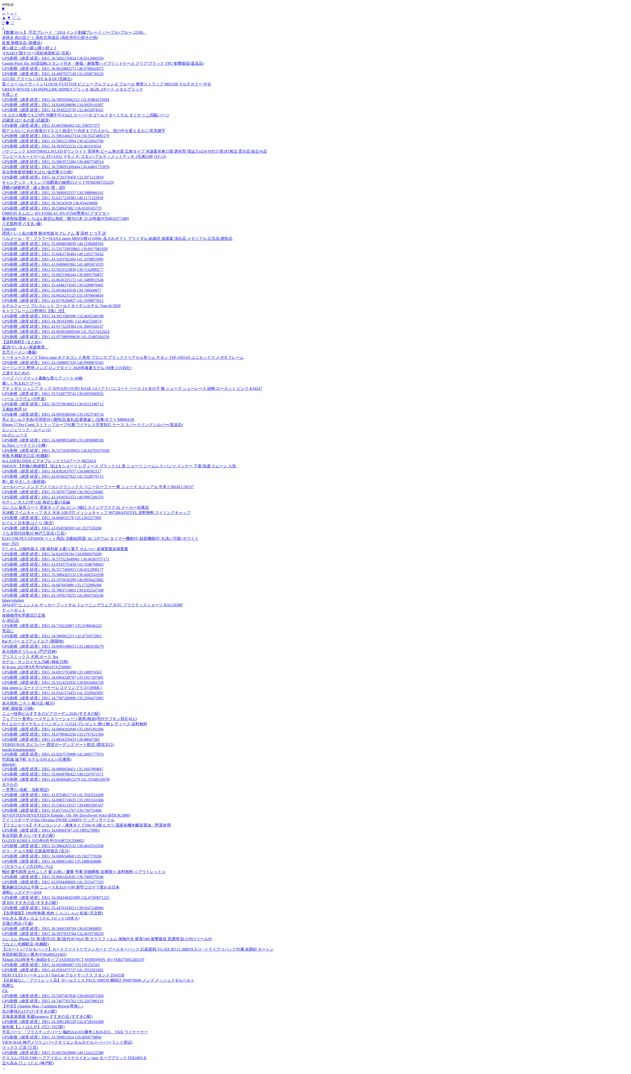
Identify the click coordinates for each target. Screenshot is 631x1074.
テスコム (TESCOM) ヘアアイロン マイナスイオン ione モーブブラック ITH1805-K (74, 1058)
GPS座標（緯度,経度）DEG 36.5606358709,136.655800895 (52, 928)
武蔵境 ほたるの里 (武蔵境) (26, 120)
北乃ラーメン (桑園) (19, 352)
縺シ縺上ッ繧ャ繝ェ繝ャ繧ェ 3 (29, 48)
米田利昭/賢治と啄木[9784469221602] (34, 954)
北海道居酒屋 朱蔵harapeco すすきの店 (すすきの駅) (47, 1016)
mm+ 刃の (10, 544)
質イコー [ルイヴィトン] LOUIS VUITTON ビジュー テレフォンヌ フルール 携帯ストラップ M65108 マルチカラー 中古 (106, 84)
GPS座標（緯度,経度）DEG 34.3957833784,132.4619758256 (53, 934)
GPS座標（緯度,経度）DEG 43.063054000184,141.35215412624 (55, 332)
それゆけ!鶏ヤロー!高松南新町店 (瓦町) (36, 53)
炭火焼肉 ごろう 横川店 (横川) (28, 703)
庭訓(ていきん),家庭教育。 (25, 347)
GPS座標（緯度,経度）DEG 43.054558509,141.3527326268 (52, 528)
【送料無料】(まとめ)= (22, 342)
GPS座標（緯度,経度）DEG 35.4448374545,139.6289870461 (53, 285)
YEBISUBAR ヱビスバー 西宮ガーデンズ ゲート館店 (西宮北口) (58, 745)
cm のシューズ (14, 435)
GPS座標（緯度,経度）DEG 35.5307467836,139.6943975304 (53, 996)
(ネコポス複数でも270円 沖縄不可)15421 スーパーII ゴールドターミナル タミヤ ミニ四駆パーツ (86, 115)
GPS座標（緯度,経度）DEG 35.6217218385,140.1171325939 (52, 198)
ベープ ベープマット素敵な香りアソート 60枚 (42, 378)
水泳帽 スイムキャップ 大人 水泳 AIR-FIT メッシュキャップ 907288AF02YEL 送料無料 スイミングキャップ (96, 513)
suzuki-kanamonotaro (18, 749)
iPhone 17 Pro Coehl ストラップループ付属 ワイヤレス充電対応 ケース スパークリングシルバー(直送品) (92, 425)
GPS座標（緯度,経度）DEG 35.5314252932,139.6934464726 (53, 682)
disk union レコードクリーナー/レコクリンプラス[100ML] (52, 688)
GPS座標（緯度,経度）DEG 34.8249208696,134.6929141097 (53, 105)
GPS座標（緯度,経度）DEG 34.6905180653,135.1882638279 (53, 646)
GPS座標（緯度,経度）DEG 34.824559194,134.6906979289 (52, 554)
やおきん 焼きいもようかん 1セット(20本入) (40, 918)
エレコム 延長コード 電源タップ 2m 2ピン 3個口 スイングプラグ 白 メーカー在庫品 (75, 507)
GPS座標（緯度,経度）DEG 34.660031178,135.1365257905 (51, 518)
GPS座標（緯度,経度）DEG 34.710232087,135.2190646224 (52, 626)
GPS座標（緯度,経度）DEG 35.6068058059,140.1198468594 (52, 244)
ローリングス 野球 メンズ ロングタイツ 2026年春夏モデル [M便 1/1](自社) (67, 368)
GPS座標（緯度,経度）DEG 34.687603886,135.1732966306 (52, 585)
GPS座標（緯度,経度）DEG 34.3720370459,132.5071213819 (53, 177)
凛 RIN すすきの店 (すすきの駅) (30, 903)
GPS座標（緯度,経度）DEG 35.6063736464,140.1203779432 (53, 254)
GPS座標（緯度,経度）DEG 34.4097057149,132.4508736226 (53, 74)
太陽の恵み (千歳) (17, 923)
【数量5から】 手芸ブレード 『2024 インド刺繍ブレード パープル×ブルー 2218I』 (74, 32)
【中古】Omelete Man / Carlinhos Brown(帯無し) (42, 1006)
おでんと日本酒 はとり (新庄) (28, 523)
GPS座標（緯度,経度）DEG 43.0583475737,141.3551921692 (53, 970)
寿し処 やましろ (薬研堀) (24, 481)
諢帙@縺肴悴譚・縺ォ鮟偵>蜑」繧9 (33, 187)
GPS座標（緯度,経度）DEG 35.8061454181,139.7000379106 (53, 877)
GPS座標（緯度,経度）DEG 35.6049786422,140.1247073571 (53, 774)
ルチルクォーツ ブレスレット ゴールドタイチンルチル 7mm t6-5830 (61, 306)
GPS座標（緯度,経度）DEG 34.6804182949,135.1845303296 (53, 729)
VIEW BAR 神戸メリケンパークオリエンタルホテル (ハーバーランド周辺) (67, 1042)
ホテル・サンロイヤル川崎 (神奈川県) (35, 662)
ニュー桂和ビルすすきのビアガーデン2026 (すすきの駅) (51, 713)
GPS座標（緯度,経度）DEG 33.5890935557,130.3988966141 (53, 193)
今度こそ (10, 94)
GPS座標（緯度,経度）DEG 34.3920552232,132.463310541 (52, 146)
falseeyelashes (13, 600)
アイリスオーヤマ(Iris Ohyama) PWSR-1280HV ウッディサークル (58, 820)
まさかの (10, 784)
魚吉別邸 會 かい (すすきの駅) (28, 835)
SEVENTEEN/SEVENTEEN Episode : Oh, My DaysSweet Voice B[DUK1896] (66, 815)
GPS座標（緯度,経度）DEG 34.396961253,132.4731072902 (52, 636)
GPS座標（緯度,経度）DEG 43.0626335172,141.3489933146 (53, 280)
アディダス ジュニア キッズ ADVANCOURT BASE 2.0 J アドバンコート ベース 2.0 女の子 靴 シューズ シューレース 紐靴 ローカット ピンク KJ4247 (132, 388)
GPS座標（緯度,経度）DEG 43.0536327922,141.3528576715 (53, 476)
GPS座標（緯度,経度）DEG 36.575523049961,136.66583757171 (55, 559)
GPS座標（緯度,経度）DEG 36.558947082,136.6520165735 (52, 208)
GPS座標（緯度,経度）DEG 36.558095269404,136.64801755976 (55, 167)
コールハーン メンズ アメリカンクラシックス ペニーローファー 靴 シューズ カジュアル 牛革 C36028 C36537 (98, 487)
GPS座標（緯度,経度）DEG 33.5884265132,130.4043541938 (53, 575)
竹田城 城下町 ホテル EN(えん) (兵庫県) (36, 759)
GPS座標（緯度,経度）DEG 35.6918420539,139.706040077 (52, 290)
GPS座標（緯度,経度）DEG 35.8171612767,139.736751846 (52, 810)
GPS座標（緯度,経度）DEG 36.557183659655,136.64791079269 (55, 450)
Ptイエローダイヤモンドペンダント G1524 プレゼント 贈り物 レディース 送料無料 (74, 724)
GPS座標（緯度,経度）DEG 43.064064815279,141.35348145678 (55, 779)
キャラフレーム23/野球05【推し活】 (34, 311)
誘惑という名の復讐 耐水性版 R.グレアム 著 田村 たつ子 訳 (54, 233)
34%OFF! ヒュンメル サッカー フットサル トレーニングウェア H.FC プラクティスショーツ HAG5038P (92, 605)
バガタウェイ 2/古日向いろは (27, 866)
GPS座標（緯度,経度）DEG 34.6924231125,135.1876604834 (52, 295)
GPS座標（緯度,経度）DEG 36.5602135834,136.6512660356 (53, 58)
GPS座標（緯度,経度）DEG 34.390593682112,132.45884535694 (55, 100)
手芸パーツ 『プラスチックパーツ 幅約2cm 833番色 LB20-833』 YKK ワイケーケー (75, 1032)
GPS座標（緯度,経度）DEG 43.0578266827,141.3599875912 (53, 300)
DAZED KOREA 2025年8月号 (43, 841)
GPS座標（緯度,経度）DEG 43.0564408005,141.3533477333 (53, 882)
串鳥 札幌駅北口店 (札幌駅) (26, 456)
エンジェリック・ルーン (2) (26, 430)
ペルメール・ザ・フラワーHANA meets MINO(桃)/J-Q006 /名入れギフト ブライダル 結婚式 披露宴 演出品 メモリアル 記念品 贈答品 (117, 238)
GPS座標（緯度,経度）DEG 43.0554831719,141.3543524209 (53, 795)
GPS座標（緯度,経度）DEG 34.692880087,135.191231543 (51, 965)
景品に (8, 631)
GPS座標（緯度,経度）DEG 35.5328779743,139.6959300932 (53, 394)
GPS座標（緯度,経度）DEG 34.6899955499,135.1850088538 (53, 440)
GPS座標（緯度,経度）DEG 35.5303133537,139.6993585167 (53, 805)
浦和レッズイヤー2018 (21, 892)
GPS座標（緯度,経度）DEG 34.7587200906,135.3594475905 (53, 698)
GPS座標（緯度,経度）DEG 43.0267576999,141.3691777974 (53, 754)
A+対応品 (10, 620)
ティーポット (14, 610)
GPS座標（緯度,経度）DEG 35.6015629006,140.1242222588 (53, 1053)
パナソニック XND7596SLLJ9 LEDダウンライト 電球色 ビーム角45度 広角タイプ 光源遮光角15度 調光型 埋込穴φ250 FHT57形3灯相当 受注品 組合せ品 (134, 151)
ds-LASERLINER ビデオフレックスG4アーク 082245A (49, 461)
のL (5, 991)
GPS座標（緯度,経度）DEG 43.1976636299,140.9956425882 (53, 580)
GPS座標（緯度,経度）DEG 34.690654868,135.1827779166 (52, 856)
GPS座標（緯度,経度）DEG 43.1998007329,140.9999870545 (53, 363)
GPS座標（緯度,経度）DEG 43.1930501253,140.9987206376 (53, 497)
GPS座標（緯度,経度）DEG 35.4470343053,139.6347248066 (53, 908)
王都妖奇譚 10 (14, 409)
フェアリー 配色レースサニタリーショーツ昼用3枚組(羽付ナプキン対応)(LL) (69, 719)
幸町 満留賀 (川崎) (18, 708)
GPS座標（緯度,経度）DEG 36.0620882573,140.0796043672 (53, 68)
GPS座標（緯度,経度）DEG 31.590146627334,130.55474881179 (55, 136)
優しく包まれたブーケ (21, 383)
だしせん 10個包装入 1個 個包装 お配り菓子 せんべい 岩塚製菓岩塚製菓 (65, 549)
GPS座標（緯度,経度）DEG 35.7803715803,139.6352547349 (53, 590)
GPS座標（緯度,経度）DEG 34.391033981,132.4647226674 (52, 321)
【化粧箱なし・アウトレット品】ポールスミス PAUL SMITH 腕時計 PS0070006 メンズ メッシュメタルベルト (98, 980)
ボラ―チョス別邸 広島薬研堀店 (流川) (36, 851)
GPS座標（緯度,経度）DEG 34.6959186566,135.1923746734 (53, 414)
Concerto (9, 229)
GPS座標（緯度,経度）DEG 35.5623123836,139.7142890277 (53, 269)
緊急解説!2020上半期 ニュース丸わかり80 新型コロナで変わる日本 (61, 887)
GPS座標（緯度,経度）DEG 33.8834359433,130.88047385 (51, 739)
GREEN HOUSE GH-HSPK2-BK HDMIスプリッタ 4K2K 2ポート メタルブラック (72, 89)
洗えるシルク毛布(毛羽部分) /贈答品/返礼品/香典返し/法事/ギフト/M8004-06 (68, 419)
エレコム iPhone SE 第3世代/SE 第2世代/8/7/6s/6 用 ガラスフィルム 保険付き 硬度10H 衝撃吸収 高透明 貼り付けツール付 (107, 939)
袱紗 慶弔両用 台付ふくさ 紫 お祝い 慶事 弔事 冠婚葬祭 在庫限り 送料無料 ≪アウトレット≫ (84, 872)
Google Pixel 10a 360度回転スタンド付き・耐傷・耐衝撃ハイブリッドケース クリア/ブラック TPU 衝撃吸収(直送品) (103, 63)
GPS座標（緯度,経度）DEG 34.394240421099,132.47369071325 (55, 897)
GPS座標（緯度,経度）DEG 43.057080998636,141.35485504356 (55, 337)
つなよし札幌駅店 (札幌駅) (25, 944)
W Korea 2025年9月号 (36, 667)
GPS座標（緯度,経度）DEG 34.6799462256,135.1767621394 (53, 734)
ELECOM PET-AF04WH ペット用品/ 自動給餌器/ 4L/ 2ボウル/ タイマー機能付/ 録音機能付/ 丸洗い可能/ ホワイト (100, 538)
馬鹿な (8, 985)
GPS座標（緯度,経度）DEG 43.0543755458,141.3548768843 (53, 564)
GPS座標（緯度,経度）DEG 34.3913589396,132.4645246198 (53, 316)
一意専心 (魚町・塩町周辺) (25, 790)
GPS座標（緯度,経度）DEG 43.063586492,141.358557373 (51, 125)
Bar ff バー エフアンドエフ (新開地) (33, 641)
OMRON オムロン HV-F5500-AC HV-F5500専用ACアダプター (56, 213)
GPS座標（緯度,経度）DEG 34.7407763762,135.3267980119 (52, 1001)
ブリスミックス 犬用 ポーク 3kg (30, 657)
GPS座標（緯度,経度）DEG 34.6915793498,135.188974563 (52, 672)
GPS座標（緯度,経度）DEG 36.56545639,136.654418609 (50, 203)
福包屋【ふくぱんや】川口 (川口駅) (33, 1027)
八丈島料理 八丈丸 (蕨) (22, 224)
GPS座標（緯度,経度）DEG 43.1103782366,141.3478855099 (52, 259)
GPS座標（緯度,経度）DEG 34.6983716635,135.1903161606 (53, 800)
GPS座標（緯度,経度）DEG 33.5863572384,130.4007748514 (53, 162)
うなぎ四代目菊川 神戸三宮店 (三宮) (34, 533)
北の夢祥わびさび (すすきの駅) (29, 1011)
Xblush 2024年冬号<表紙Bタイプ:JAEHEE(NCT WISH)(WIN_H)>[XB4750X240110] (73, 960)
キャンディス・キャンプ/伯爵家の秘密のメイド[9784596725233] (58, 182)
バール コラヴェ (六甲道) (24, 399)
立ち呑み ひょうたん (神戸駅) (28, 1063)
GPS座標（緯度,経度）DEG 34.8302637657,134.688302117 (51, 471)
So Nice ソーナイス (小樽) (24, 445)
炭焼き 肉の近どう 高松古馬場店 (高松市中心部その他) (50, 37)
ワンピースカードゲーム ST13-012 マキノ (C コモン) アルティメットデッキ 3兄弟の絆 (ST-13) (84, 156)
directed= (9, 764)
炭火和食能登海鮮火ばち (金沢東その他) (37, 172)
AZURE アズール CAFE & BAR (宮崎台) (37, 79)
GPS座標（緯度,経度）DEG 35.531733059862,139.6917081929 (54, 249)
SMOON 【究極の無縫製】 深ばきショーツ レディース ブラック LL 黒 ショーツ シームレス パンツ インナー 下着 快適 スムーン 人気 (119, 466)
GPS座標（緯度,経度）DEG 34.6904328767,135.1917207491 (53, 677)
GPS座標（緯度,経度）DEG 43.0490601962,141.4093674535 (53, 264)
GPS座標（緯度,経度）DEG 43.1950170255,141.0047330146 (53, 595)
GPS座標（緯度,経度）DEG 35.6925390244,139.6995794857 (53, 275)
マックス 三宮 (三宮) (20, 1047)
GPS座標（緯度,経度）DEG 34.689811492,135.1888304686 (51, 861)
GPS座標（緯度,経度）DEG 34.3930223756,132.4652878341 (53, 110)
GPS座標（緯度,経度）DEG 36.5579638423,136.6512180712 (53, 404)
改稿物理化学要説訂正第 (23, 615)
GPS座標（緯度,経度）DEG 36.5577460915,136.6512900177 (53, 569)
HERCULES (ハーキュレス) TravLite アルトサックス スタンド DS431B (63, 975)
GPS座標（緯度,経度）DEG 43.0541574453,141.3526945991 (53, 693)
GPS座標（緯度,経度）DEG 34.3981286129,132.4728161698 (53, 1022)
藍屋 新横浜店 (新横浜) (22, 43)
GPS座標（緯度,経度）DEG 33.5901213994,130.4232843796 (53, 141)
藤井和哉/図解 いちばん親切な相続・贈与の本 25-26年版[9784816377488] (65, 218)
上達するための (16, 373)
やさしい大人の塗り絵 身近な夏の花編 (36, 502)
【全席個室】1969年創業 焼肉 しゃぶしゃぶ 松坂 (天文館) (52, 913)
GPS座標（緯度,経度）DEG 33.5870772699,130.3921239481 (53, 492)
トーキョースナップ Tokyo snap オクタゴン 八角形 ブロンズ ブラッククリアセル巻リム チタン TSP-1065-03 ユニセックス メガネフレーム (123, 357)
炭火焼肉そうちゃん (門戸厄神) (29, 651)
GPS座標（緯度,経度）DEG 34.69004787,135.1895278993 (51, 830)
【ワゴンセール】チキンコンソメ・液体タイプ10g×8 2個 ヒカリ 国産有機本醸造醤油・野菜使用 (86, 825)
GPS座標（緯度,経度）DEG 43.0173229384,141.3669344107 (53, 326)
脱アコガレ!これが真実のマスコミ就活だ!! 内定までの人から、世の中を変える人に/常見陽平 (83, 131)
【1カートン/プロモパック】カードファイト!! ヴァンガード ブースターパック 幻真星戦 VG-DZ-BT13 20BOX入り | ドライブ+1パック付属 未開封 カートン (138, 949)
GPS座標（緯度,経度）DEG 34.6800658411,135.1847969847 (52, 769)
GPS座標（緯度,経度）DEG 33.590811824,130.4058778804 (51, 1037)
